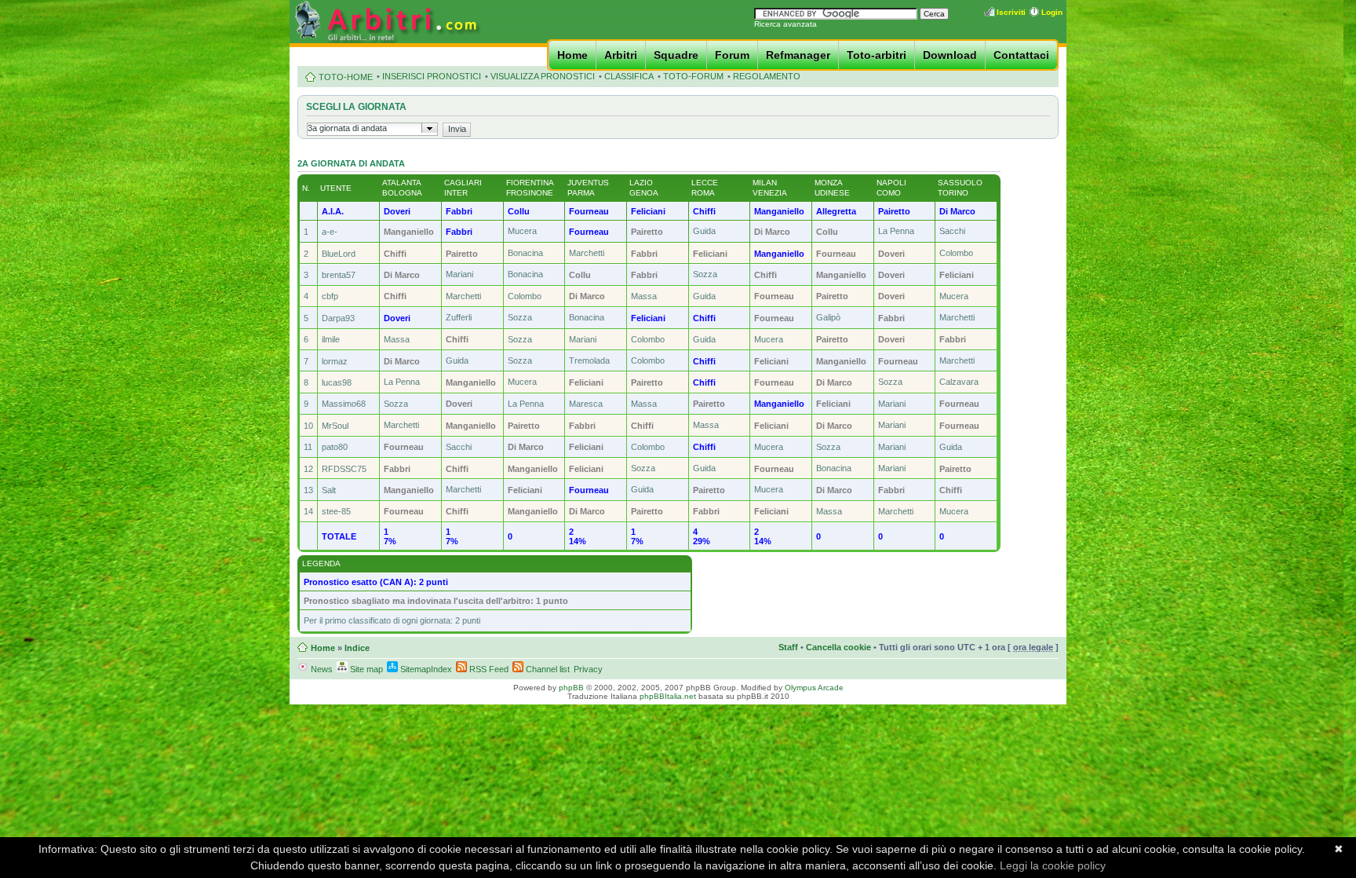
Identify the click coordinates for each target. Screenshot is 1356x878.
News (320, 669)
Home (572, 55)
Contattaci (1021, 55)
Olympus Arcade (814, 687)
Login (1052, 12)
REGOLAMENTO (766, 76)
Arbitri (620, 55)
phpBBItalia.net (668, 696)
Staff (788, 647)
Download (950, 55)
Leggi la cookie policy (1053, 865)
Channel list (546, 669)
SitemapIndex (425, 669)
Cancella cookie (838, 647)
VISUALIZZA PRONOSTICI (542, 76)
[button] (457, 129)
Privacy (588, 669)
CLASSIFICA (629, 76)
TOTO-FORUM (693, 76)
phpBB (571, 687)
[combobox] (372, 129)
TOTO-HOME (346, 77)
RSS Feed (487, 669)
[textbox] (364, 128)
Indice (357, 648)
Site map (365, 669)
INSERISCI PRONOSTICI (431, 76)
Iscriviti (1011, 12)
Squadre (676, 55)
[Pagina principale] (386, 40)
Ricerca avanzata (785, 24)
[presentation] (429, 128)
